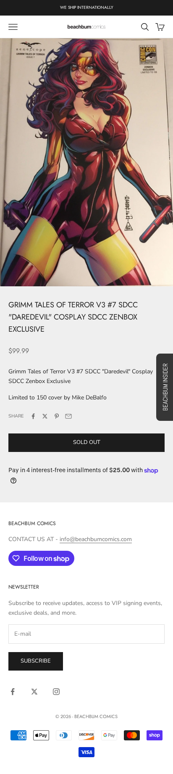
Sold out (86, 442)
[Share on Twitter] (45, 416)
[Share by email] (68, 416)
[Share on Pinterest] (56, 416)
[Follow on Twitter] (34, 691)
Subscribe (36, 661)
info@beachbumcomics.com (96, 539)
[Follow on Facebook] (12, 691)
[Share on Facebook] (33, 416)
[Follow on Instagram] (56, 691)
